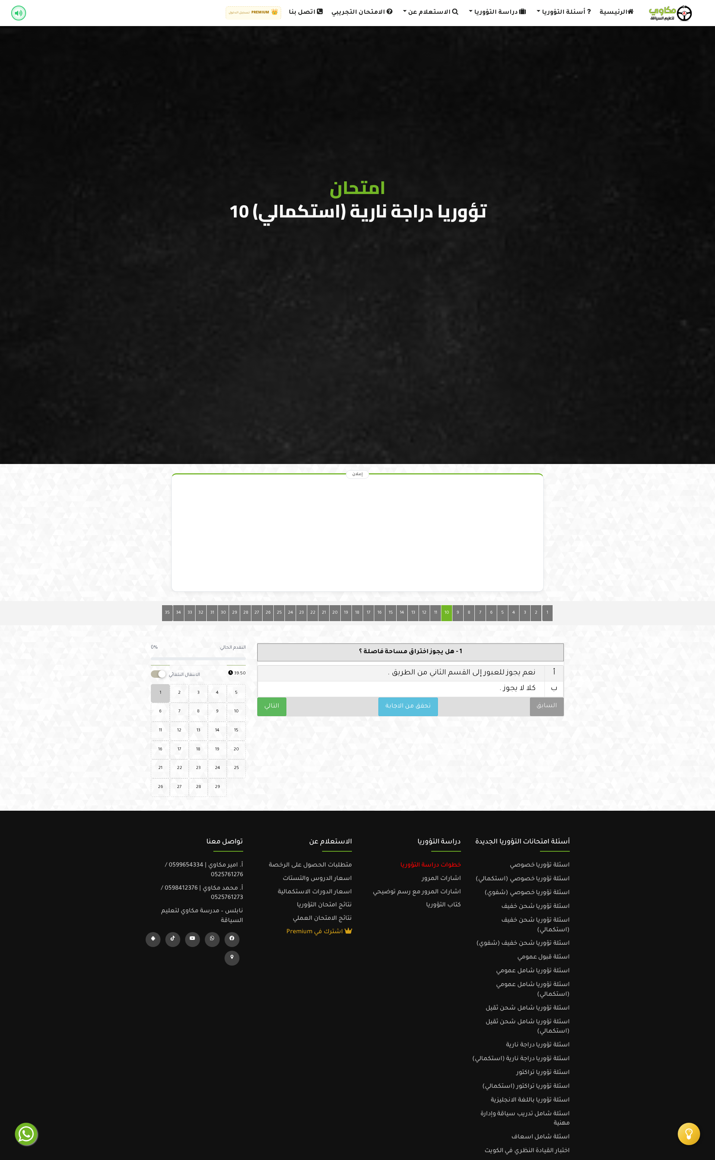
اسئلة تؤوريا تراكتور (543, 1073)
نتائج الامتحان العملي (322, 918)
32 (200, 613)
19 (346, 613)
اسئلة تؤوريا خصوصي (540, 865)
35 (167, 613)
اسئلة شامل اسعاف (540, 1137)
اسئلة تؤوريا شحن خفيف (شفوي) (523, 943)
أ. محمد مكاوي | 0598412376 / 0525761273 (202, 893)
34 (178, 613)
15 (391, 613)
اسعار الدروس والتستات (317, 878)
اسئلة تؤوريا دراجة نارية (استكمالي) (521, 1059)
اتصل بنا (303, 12)
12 (424, 613)
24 (290, 613)
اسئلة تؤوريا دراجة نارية (538, 1045)
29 (234, 613)
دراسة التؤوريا (496, 12)
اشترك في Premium (315, 932)
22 (312, 613)
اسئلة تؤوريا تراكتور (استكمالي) (526, 1086)
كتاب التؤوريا (443, 905)
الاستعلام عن (429, 12)
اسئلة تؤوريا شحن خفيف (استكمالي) (535, 925)
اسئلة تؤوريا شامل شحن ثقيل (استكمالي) (528, 1027)
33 (190, 613)
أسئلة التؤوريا (563, 12)
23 (301, 613)
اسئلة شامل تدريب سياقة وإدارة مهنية (525, 1119)
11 (435, 613)
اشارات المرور (441, 878)
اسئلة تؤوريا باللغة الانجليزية (530, 1100)
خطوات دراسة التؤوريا (430, 865)
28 (245, 613)
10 (447, 613)
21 (324, 613)
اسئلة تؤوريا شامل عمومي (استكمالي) (533, 990)
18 (357, 613)
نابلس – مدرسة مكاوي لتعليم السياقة (202, 916)
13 (413, 613)
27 (256, 613)
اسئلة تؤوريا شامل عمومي (533, 971)
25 (279, 613)
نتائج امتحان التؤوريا (324, 905)
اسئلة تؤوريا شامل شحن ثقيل (528, 1008)
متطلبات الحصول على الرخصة (310, 865)
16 (380, 613)
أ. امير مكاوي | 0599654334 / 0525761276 (204, 870)
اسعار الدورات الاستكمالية (315, 892)
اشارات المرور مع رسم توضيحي (417, 892)
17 (369, 613)
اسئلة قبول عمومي (543, 957)
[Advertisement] (357, 535)
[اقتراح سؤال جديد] (689, 1134)
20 (335, 613)
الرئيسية (613, 12)
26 (268, 613)
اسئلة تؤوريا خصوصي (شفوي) (527, 893)
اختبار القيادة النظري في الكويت (527, 1151)
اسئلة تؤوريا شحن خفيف (535, 906)
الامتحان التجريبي (359, 12)
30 (223, 613)
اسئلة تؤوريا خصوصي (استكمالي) (523, 879)
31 (212, 613)
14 (402, 613)
